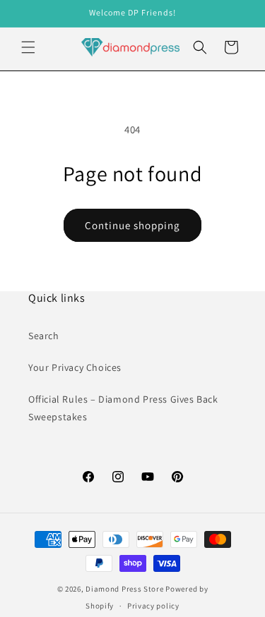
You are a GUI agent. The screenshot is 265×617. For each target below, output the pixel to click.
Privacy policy (153, 606)
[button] (28, 47)
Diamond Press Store (124, 589)
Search (43, 335)
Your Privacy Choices (75, 367)
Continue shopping (132, 225)
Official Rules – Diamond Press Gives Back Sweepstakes (123, 408)
